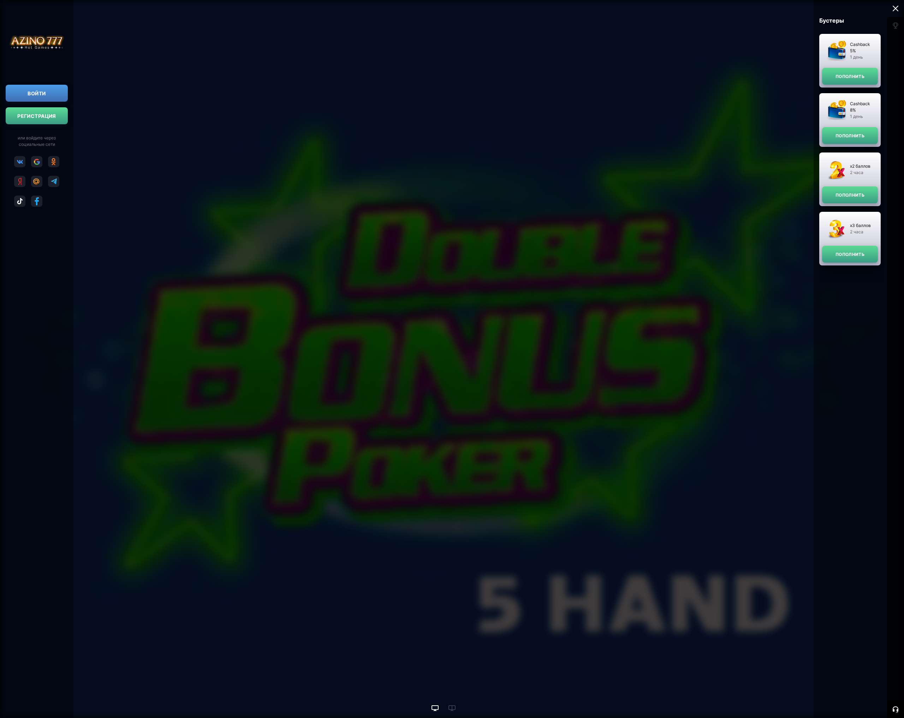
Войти (37, 93)
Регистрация (36, 116)
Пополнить (849, 76)
